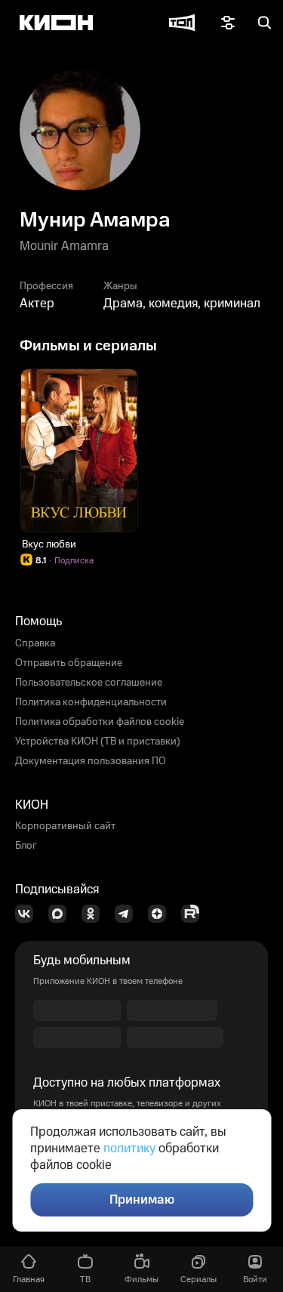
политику (129, 1148)
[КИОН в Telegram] (128, 914)
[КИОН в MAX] (61, 914)
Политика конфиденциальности (91, 702)
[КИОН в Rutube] (194, 914)
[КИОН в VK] (28, 914)
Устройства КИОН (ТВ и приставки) (97, 741)
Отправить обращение (68, 663)
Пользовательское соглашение (88, 682)
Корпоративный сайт (65, 826)
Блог (26, 846)
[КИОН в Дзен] (161, 914)
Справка (35, 643)
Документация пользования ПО (90, 761)
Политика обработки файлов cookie (99, 722)
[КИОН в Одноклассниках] (95, 914)
